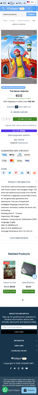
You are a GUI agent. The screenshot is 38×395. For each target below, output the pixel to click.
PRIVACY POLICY (13, 390)
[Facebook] (11, 368)
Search (31, 14)
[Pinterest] (22, 368)
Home (5, 21)
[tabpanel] (9, 279)
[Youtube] (27, 368)
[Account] (29, 8)
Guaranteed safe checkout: (15, 151)
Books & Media (24, 21)
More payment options (19, 135)
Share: (4, 169)
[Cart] (34, 8)
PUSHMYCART (16, 8)
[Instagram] (19, 368)
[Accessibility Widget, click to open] (34, 276)
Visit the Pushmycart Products (13, 87)
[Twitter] (15, 368)
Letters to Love (9, 282)
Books (12, 21)
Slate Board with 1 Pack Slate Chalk (28, 282)
